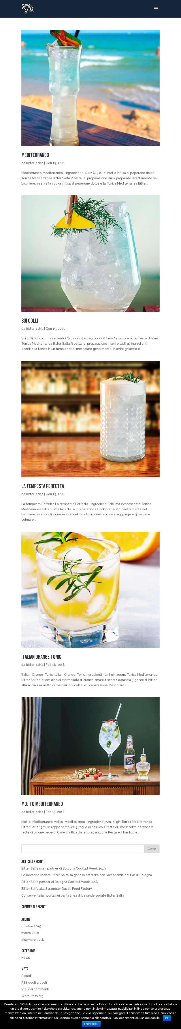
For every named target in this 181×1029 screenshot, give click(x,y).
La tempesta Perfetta (42, 486)
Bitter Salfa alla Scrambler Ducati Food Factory (56, 888)
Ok (166, 1018)
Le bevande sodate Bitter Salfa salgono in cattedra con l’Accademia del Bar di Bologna (86, 875)
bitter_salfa (34, 163)
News (25, 957)
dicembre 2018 (32, 939)
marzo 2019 (30, 933)
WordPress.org (32, 996)
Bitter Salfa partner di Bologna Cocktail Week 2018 (59, 882)
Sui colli (29, 321)
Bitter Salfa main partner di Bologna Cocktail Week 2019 (63, 868)
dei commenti (35, 989)
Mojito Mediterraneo (42, 804)
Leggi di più (91, 1023)
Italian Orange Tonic (41, 657)
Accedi (26, 976)
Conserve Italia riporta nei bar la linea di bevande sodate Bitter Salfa (72, 895)
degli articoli (34, 982)
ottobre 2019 (31, 926)
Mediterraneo (35, 155)
